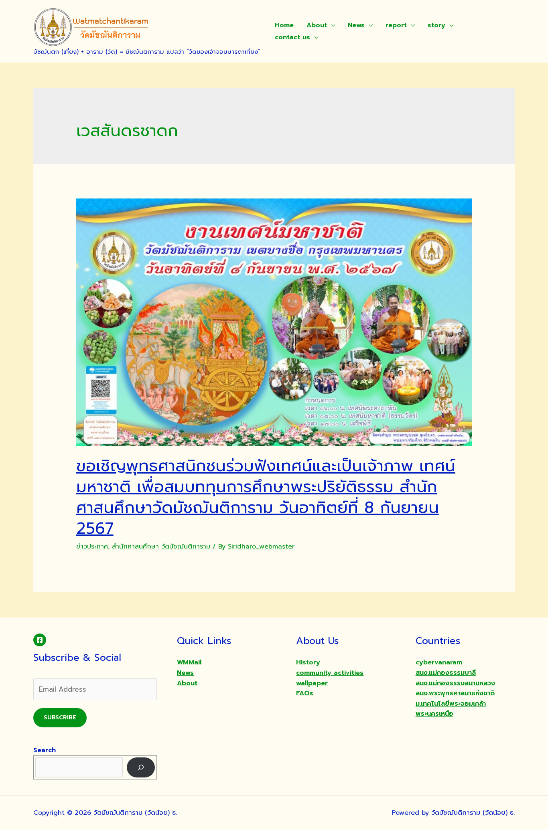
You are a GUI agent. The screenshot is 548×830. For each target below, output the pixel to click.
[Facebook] (39, 640)
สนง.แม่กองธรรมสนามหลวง (455, 683)
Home (284, 25)
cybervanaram (439, 662)
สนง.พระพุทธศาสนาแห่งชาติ (455, 693)
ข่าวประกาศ (92, 546)
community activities (329, 673)
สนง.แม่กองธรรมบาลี (446, 673)
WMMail (189, 662)
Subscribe (60, 717)
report (396, 25)
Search (44, 750)
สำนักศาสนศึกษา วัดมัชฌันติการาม (161, 546)
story (436, 25)
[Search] (141, 767)
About (316, 25)
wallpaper (312, 683)
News (356, 25)
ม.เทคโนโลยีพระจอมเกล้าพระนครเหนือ (451, 709)
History (308, 662)
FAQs (304, 693)
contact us (292, 37)
